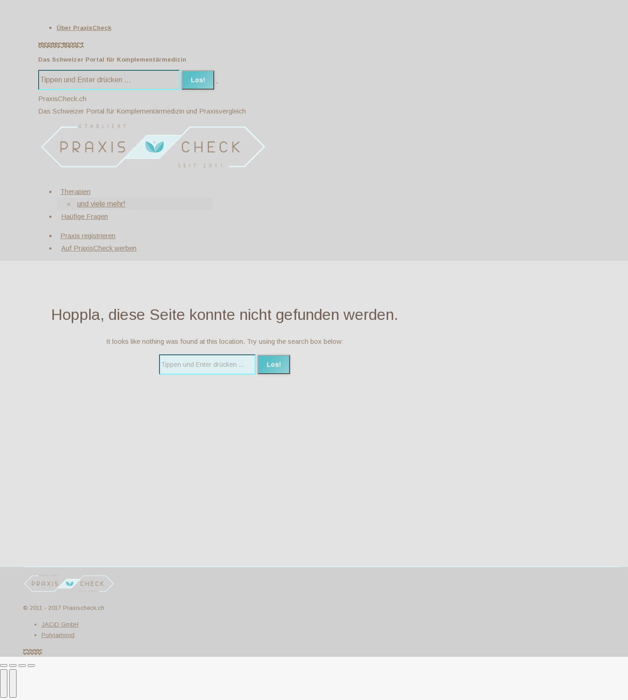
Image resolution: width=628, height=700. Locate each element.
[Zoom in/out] (31, 665)
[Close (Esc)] (3, 665)
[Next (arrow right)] (13, 683)
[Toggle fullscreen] (22, 665)
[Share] (13, 665)
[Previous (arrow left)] (3, 683)
